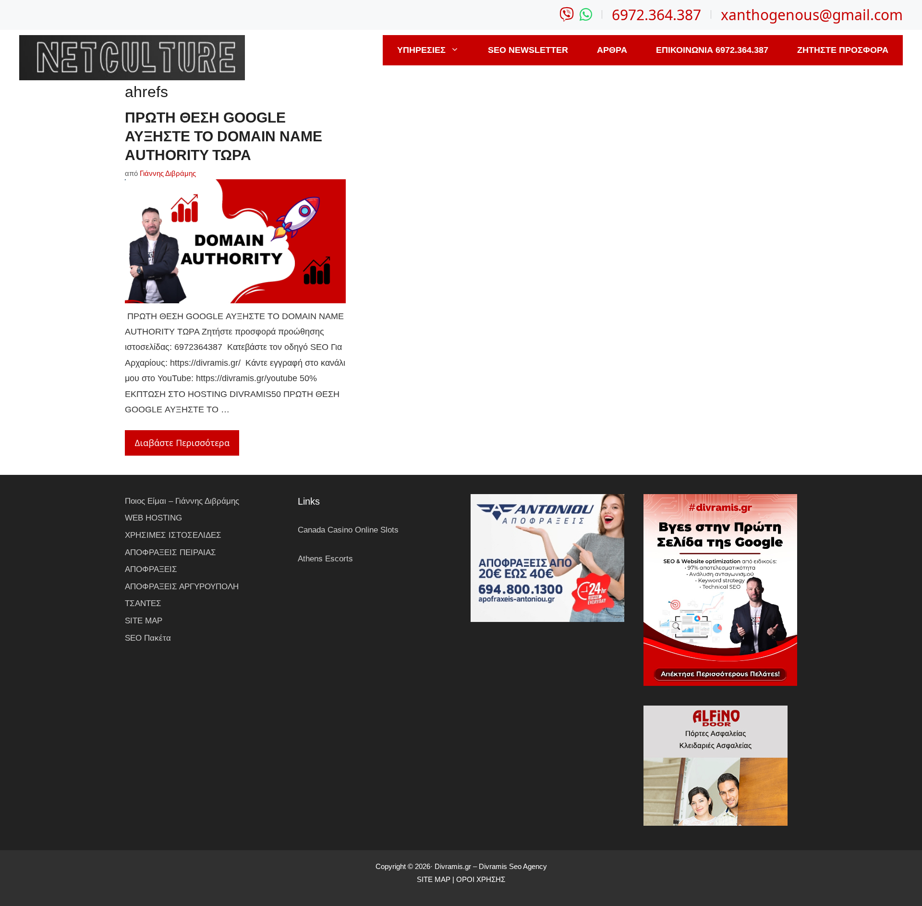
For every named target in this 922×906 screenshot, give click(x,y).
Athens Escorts (325, 558)
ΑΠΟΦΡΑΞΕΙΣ (151, 569)
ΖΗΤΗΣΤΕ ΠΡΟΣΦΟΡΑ (842, 50)
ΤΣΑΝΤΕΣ (143, 603)
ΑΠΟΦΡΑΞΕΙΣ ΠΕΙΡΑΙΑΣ (170, 552)
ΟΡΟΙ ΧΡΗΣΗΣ (480, 879)
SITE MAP (143, 620)
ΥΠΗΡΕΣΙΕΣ (421, 50)
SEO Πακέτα (148, 638)
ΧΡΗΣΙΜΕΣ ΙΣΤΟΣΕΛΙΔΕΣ (173, 535)
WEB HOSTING (153, 517)
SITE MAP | (436, 879)
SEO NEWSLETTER (528, 50)
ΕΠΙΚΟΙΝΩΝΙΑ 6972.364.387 (712, 50)
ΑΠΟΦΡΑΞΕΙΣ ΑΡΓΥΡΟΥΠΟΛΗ (182, 586)
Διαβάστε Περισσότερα (182, 442)
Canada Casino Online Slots (348, 529)
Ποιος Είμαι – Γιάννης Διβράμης (182, 501)
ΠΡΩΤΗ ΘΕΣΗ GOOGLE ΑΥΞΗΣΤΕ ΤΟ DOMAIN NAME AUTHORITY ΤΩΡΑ (223, 136)
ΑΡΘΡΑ (612, 50)
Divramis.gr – (456, 866)
